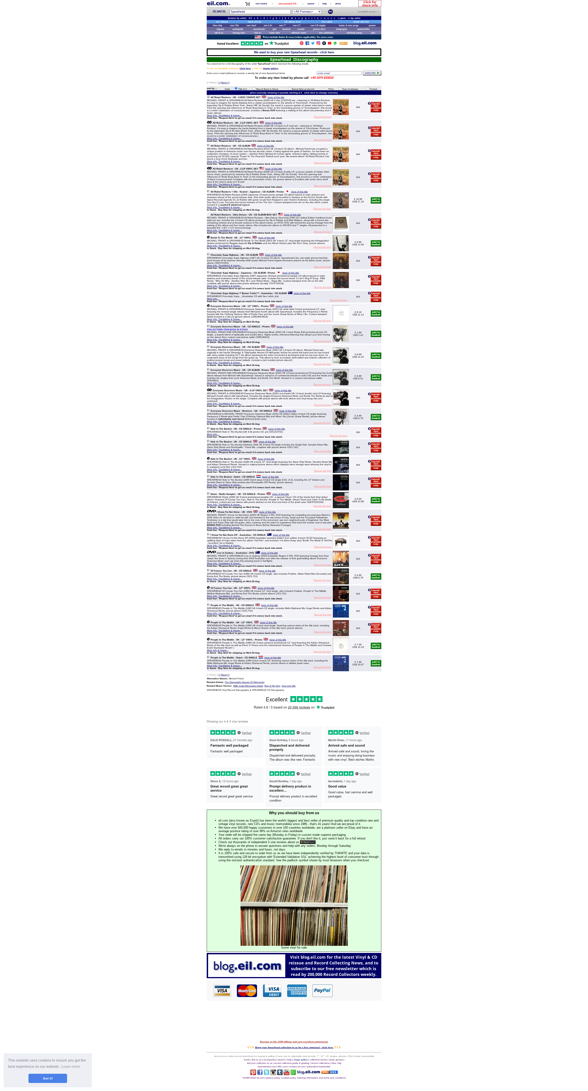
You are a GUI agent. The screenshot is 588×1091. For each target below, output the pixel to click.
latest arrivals (254, 21)
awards (301, 29)
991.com (282, 1066)
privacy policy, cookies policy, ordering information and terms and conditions (306, 1078)
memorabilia (363, 29)
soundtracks (259, 29)
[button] (357, 990)
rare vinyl (251, 25)
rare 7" (282, 25)
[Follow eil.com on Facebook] (260, 1074)
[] (224, 82)
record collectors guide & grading (291, 1063)
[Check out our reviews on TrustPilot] (308, 842)
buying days (239, 32)
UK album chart (292, 21)
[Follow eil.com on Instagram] (273, 1074)
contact (310, 3)
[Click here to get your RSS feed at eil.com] (343, 44)
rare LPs (268, 25)
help (324, 3)
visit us (257, 32)
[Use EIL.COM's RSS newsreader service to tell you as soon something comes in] (329, 1072)
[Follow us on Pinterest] (301, 44)
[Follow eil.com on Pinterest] (253, 1074)
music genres (336, 1059)
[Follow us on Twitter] (313, 44)
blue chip (217, 25)
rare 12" (297, 25)
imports (220, 29)
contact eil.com (297, 1066)
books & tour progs (349, 25)
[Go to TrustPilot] (253, 45)
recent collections (320, 1063)
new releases (222, 21)
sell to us (219, 32)
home (247, 1059)
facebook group (354, 32)
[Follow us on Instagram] (318, 44)
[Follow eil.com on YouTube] (286, 1074)
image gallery (301, 1059)
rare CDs (234, 25)
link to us (256, 1059)
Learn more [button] (70, 1066)
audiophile (237, 29)
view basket (261, 3)
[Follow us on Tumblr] (324, 44)
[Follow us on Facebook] (307, 44)
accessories (269, 1059)
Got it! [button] (48, 1078)
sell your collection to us (259, 1063)
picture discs (319, 29)
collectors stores (298, 32)
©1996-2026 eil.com (253, 1078)
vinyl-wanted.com (266, 1066)
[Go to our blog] (365, 44)
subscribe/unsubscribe (319, 1066)
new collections (326, 32)
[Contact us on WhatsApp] (335, 44)
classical (286, 29)
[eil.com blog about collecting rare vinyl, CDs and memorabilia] (294, 977)
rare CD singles (318, 25)
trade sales (274, 32)
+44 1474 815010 (322, 77)
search (281, 1059)
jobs (373, 32)
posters (372, 25)
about (338, 3)
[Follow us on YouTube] (329, 44)
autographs (341, 29)
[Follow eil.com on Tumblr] (280, 1074)
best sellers (327, 21)
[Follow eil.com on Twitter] (266, 1074)
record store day (361, 21)
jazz (274, 29)
